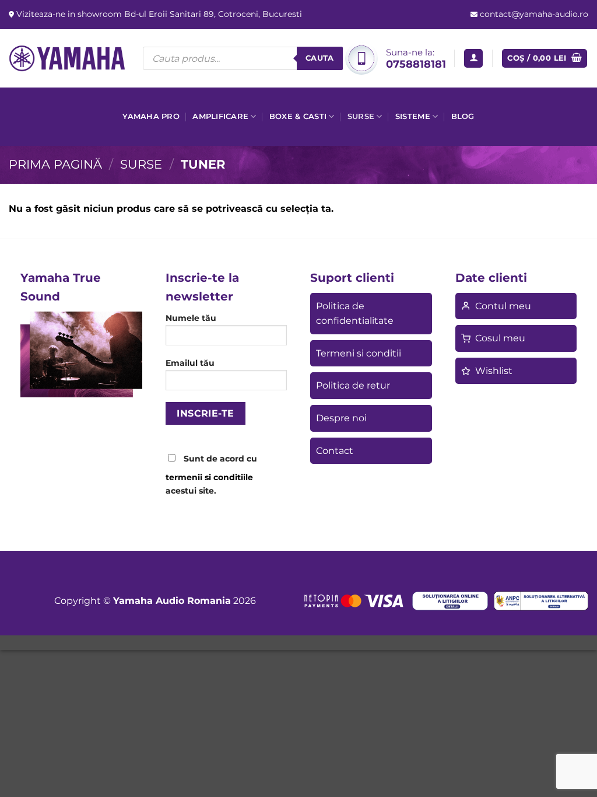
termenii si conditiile (209, 477)
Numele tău (191, 318)
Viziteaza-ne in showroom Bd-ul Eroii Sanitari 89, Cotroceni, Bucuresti (158, 14)
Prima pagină (55, 164)
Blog (463, 116)
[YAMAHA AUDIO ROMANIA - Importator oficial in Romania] (67, 58)
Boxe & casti (297, 116)
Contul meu (503, 306)
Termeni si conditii (358, 353)
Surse (360, 116)
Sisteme (412, 116)
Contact (334, 450)
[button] (473, 58)
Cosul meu (500, 338)
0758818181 (416, 64)
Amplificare (220, 116)
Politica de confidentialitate (355, 313)
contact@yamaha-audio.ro (532, 14)
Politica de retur (353, 385)
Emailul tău (190, 363)
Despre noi (341, 418)
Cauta (319, 57)
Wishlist (493, 370)
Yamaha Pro (151, 116)
